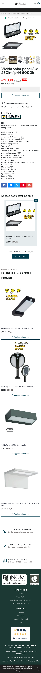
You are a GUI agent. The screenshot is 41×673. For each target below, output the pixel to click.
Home (2, 14)
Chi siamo (20, 616)
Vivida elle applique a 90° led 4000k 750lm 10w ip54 (20, 504)
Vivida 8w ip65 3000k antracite (13, 445)
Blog (20, 622)
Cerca (20, 594)
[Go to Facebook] (4, 185)
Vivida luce (4, 326)
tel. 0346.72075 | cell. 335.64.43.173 (20, 657)
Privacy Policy (20, 597)
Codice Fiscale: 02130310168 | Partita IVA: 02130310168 (20, 653)
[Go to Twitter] (17, 185)
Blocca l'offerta (20, 256)
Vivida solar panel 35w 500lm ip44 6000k (18, 387)
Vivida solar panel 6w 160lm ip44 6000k (17, 328)
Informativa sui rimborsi (20, 603)
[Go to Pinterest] (23, 185)
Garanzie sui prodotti (20, 619)
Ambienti (20, 613)
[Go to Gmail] (29, 185)
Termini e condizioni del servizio (20, 600)
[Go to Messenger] (11, 185)
